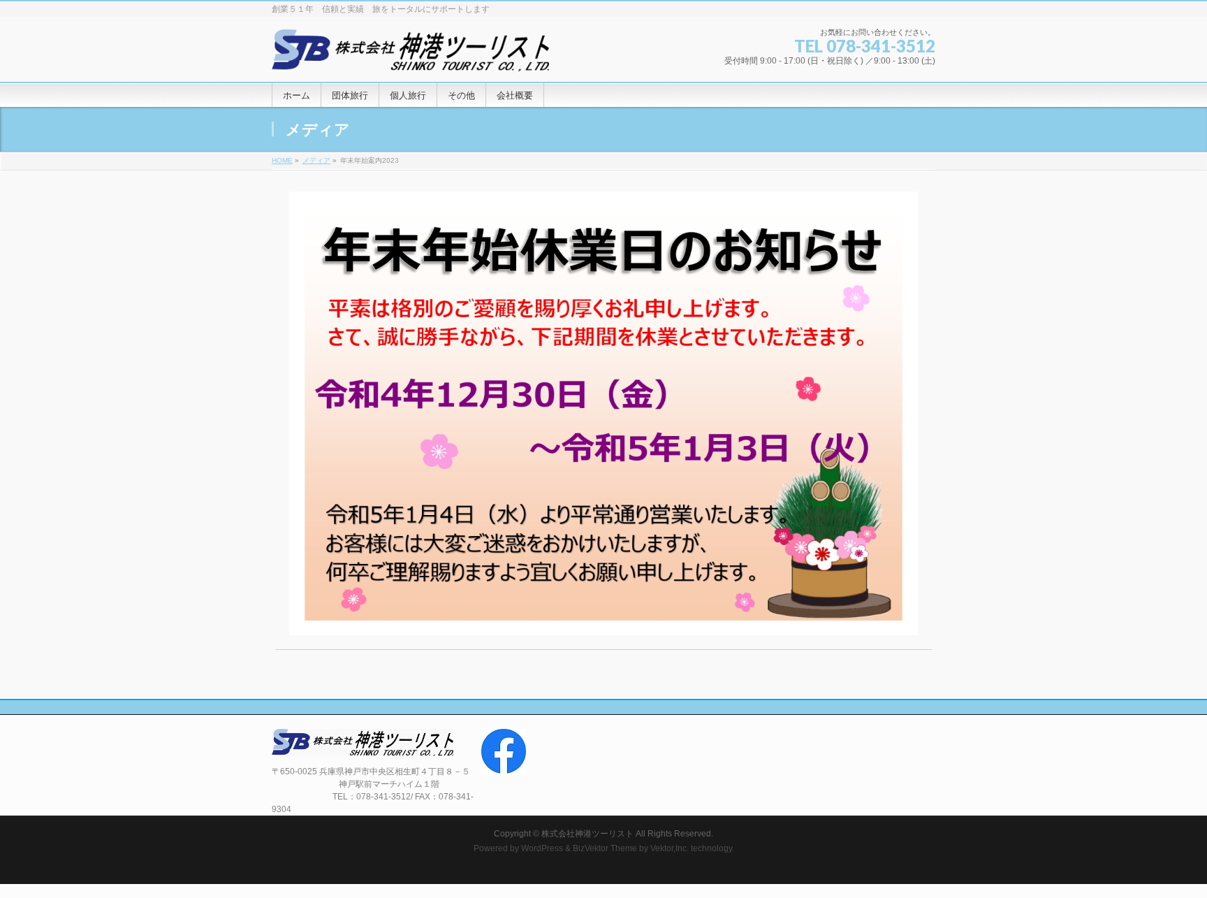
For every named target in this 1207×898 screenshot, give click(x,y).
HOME (282, 160)
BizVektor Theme (605, 848)
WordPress (542, 848)
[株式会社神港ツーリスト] (410, 55)
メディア (316, 160)
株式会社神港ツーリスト (587, 834)
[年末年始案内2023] (604, 413)
